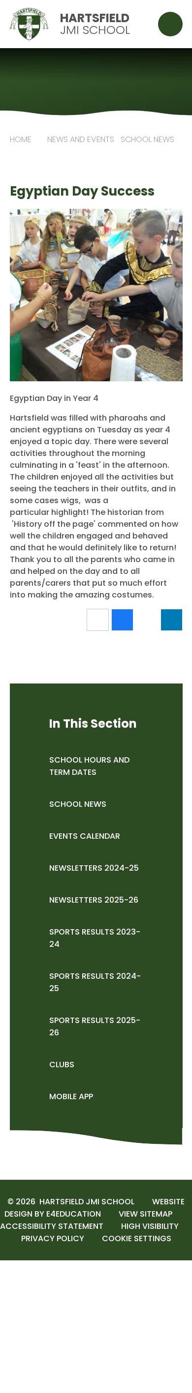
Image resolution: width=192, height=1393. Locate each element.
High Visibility (150, 1226)
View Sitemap (145, 1214)
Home (21, 139)
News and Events (80, 139)
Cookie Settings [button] (136, 1238)
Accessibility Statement (51, 1226)
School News (147, 139)
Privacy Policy (52, 1238)
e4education (73, 1214)
